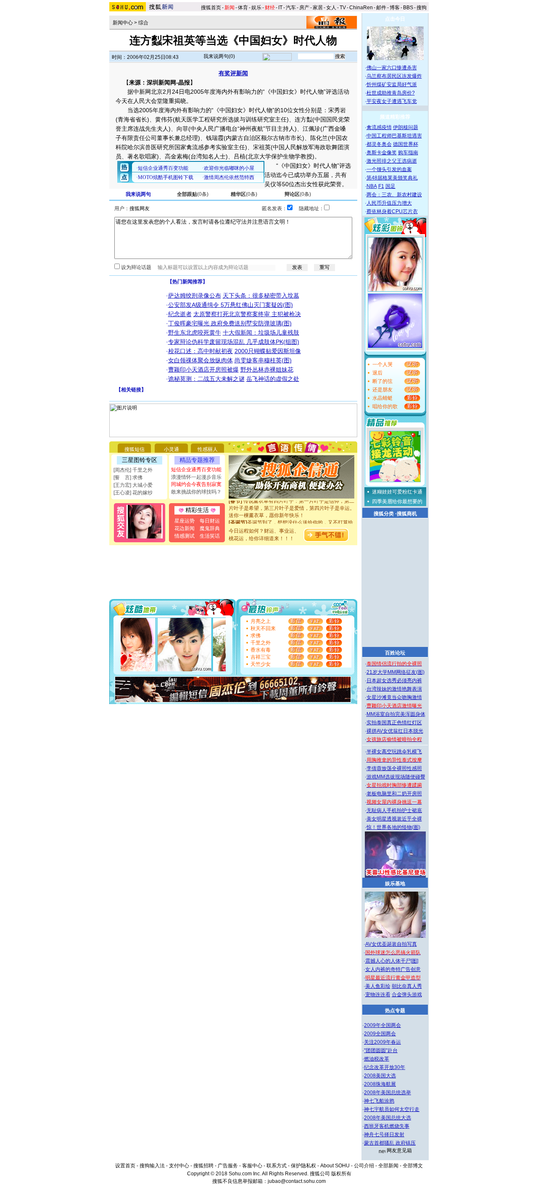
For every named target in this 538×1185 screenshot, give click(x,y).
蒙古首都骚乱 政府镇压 (390, 1143)
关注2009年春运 (382, 1042)
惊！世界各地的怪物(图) (393, 827)
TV (343, 8)
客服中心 (252, 1166)
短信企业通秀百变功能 (196, 469)
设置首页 (125, 1166)
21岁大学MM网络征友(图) (396, 672)
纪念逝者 (180, 314)
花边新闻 (184, 528)
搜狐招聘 (203, 1166)
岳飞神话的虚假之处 (272, 378)
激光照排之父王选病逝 (392, 161)
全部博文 (413, 1166)
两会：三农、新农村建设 (394, 195)
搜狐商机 (407, 514)
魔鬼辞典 (210, 528)
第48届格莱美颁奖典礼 (392, 178)
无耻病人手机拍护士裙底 (394, 810)
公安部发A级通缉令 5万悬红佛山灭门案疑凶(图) (230, 304)
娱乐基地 (395, 884)
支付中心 (179, 1166)
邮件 (381, 8)
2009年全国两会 (382, 1025)
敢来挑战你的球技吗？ (196, 492)
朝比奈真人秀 (407, 986)
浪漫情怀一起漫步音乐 (196, 477)
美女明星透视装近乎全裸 (394, 819)
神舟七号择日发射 (384, 1134)
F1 (381, 186)
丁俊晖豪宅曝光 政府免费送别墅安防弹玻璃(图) (230, 323)
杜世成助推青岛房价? (391, 93)
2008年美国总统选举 (387, 1092)
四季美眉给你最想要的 (397, 501)
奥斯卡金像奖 (382, 153)
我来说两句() (219, 56)
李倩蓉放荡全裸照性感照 (394, 768)
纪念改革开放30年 (384, 1067)
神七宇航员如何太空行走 (391, 1109)
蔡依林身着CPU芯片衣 (392, 211)
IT (280, 8)
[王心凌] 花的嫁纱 (133, 493)
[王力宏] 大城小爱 (133, 485)
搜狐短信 (134, 449)
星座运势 (184, 521)
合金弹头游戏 (407, 995)
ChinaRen (361, 8)
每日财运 (210, 521)
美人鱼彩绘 (377, 986)
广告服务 (228, 1166)
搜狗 (422, 8)
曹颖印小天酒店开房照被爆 (203, 369)
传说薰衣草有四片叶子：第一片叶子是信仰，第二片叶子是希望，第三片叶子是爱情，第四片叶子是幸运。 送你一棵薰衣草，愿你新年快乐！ (292, 503)
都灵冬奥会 (379, 144)
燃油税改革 (376, 1059)
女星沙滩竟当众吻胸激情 (394, 697)
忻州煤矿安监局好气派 (392, 84)
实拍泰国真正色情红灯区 (394, 723)
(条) (192, 194)
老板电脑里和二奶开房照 (394, 794)
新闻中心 (123, 23)
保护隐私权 (303, 1166)
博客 (395, 8)
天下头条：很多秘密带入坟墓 (261, 295)
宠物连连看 (377, 995)
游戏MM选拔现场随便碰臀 (396, 777)
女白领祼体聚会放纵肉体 (200, 360)
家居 (318, 8)
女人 (331, 8)
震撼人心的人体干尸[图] (391, 961)
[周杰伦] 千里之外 (133, 470)
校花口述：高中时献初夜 (200, 351)
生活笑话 (210, 536)
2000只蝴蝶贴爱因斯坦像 (268, 351)
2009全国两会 (380, 1034)
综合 (143, 23)
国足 (390, 186)
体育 (243, 8)
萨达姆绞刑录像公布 (194, 295)
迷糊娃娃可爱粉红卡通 (397, 492)
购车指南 (408, 153)
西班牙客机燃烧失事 (386, 1126)
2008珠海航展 (380, 1084)
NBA (372, 186)
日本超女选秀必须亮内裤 (394, 681)
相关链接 (131, 390)
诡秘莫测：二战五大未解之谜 (206, 378)
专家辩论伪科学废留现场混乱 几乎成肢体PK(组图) (233, 341)
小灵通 (171, 449)
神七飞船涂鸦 (379, 1101)
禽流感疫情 (379, 127)
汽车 (291, 8)
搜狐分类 (384, 514)
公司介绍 (364, 1166)
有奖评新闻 (233, 73)
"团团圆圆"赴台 (381, 1050)
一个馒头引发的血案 (389, 169)
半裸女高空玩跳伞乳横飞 (394, 752)
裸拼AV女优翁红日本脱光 (395, 731)
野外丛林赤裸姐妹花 (266, 369)
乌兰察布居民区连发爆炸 (394, 76)
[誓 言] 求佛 (127, 477)
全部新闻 (388, 1166)
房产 (304, 8)
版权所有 (341, 1174)
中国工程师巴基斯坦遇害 (394, 136)
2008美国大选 (380, 1076)
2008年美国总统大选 (387, 1118)
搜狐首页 (211, 8)
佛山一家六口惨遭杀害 (392, 68)
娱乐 (256, 8)
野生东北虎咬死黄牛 (194, 332)
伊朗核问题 (405, 127)
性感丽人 (208, 449)
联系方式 (276, 1166)
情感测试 (184, 536)
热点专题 (395, 1010)
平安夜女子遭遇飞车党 (392, 101)
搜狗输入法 (152, 1166)
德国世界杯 (405, 144)
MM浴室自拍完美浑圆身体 (396, 714)
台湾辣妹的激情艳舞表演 (394, 689)
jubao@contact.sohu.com (297, 1181)
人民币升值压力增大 (389, 203)
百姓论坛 (395, 653)
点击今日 (395, 19)
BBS (408, 8)
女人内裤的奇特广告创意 (393, 969)
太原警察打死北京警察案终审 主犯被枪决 (247, 314)
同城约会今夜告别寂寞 (196, 484)
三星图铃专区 (139, 460)
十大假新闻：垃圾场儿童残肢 (261, 332)
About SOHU (335, 1166)
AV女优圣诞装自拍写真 (391, 944)
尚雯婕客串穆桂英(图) (263, 360)
